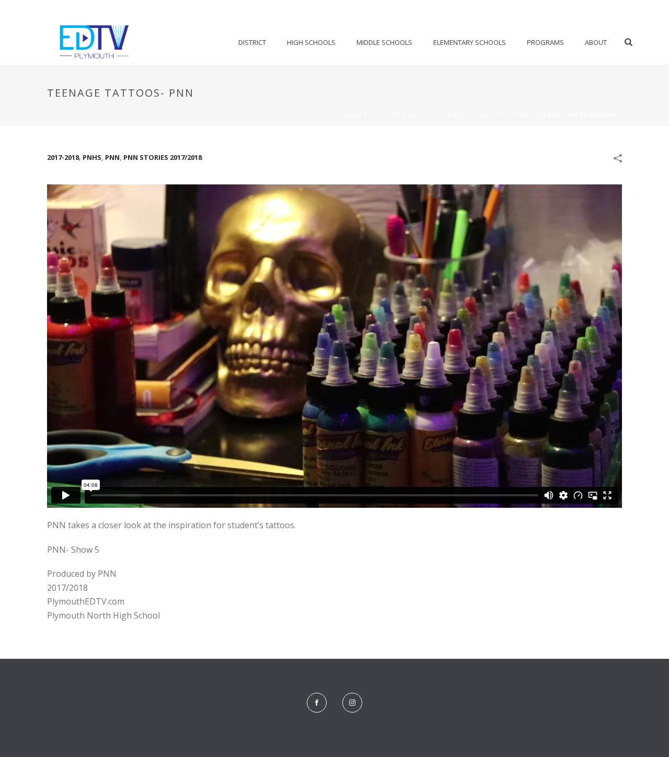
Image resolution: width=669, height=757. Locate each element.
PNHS (416, 115)
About (596, 42)
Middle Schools (384, 42)
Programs (545, 42)
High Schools (311, 42)
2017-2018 (385, 115)
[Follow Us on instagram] (352, 703)
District (252, 42)
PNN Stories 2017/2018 (491, 115)
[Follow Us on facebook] (317, 703)
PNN (439, 115)
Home (353, 115)
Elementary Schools (469, 42)
